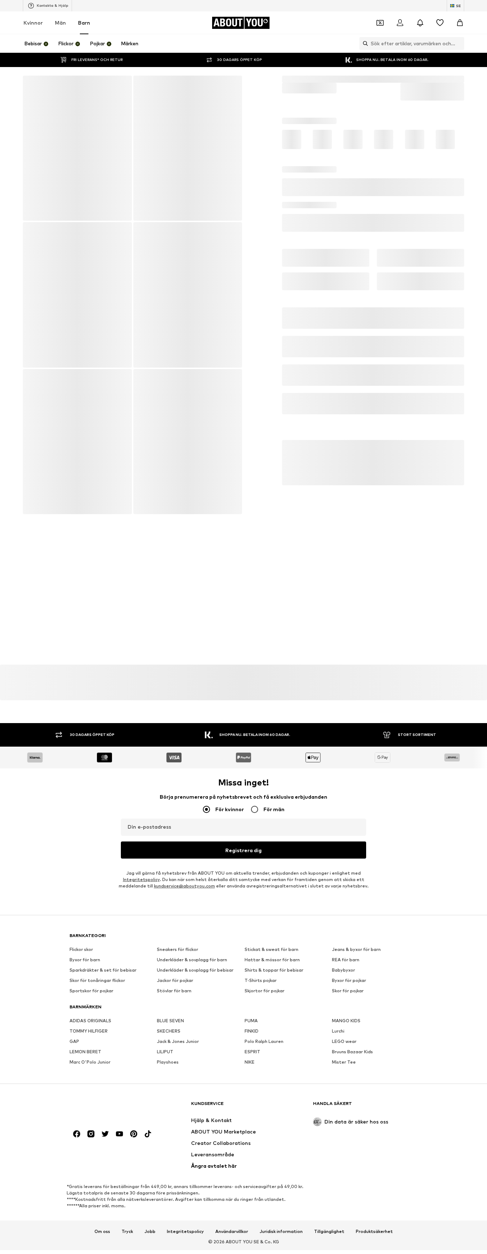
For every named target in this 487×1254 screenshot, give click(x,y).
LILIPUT (165, 1069)
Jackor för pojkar (175, 998)
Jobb (149, 1249)
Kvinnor (33, 40)
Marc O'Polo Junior (90, 1079)
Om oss (102, 1249)
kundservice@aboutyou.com (184, 903)
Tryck (127, 1249)
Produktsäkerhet (374, 1249)
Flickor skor (81, 967)
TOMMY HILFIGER (89, 1048)
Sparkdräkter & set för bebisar (103, 988)
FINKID (251, 1048)
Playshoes (168, 1079)
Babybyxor (343, 988)
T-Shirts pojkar (261, 998)
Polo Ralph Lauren (264, 1059)
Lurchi (338, 1048)
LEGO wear (344, 1059)
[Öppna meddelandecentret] (420, 41)
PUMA (251, 1038)
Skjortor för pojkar (264, 1008)
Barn (84, 40)
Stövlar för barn (174, 1008)
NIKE (250, 1079)
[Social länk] (76, 1151)
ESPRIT (252, 1069)
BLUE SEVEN (170, 1038)
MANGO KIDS (346, 1038)
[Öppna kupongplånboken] (380, 40)
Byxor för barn (85, 977)
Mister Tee (344, 1079)
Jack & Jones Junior (178, 1059)
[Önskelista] (440, 40)
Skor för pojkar (348, 1008)
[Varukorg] (460, 40)
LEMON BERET (85, 1069)
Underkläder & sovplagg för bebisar (195, 988)
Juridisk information (281, 1249)
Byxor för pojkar (349, 998)
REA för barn (345, 977)
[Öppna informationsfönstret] (479, 8)
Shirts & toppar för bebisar (274, 988)
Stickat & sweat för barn (271, 967)
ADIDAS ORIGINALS (90, 1038)
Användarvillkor (231, 1249)
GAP (74, 1059)
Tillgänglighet (329, 1249)
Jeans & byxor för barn (356, 967)
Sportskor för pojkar (91, 1008)
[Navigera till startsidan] (108, 1125)
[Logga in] (400, 40)
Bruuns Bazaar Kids (352, 1069)
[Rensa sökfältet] (458, 61)
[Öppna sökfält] (363, 61)
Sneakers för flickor (177, 967)
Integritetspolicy (141, 897)
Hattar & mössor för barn (272, 977)
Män (60, 40)
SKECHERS (168, 1048)
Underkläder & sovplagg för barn (192, 977)
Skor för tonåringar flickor (97, 998)
